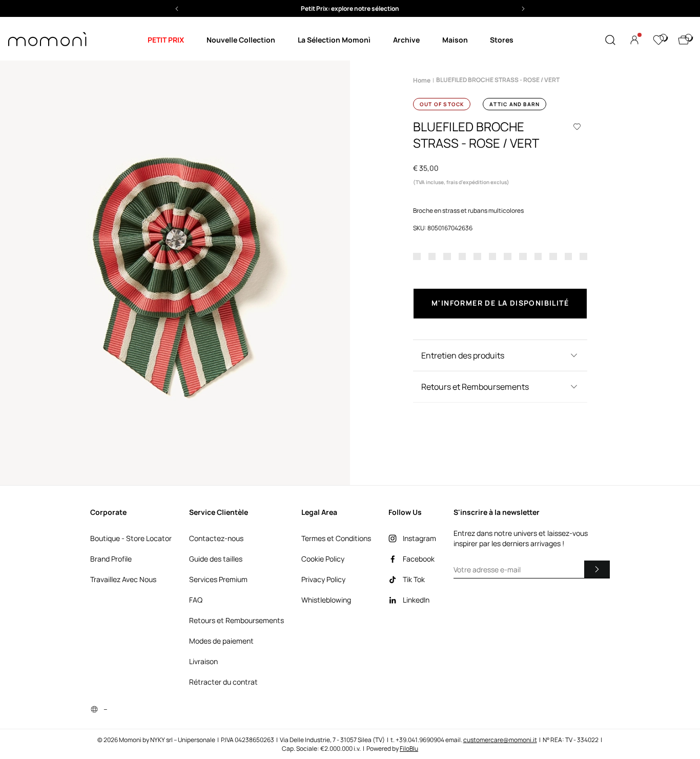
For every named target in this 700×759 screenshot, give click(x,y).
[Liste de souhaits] (658, 40)
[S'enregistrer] (597, 569)
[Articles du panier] (683, 40)
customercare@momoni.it (500, 739)
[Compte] (634, 40)
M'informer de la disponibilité (500, 303)
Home (421, 80)
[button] (350, 8)
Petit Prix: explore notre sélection (350, 8)
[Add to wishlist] (577, 127)
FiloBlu (409, 748)
